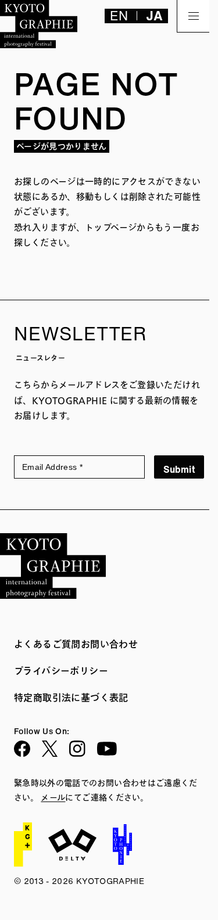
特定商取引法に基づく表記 (71, 698)
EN (119, 15)
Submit (179, 469)
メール (53, 798)
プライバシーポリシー (61, 671)
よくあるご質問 (47, 644)
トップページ (111, 228)
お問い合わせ (109, 644)
